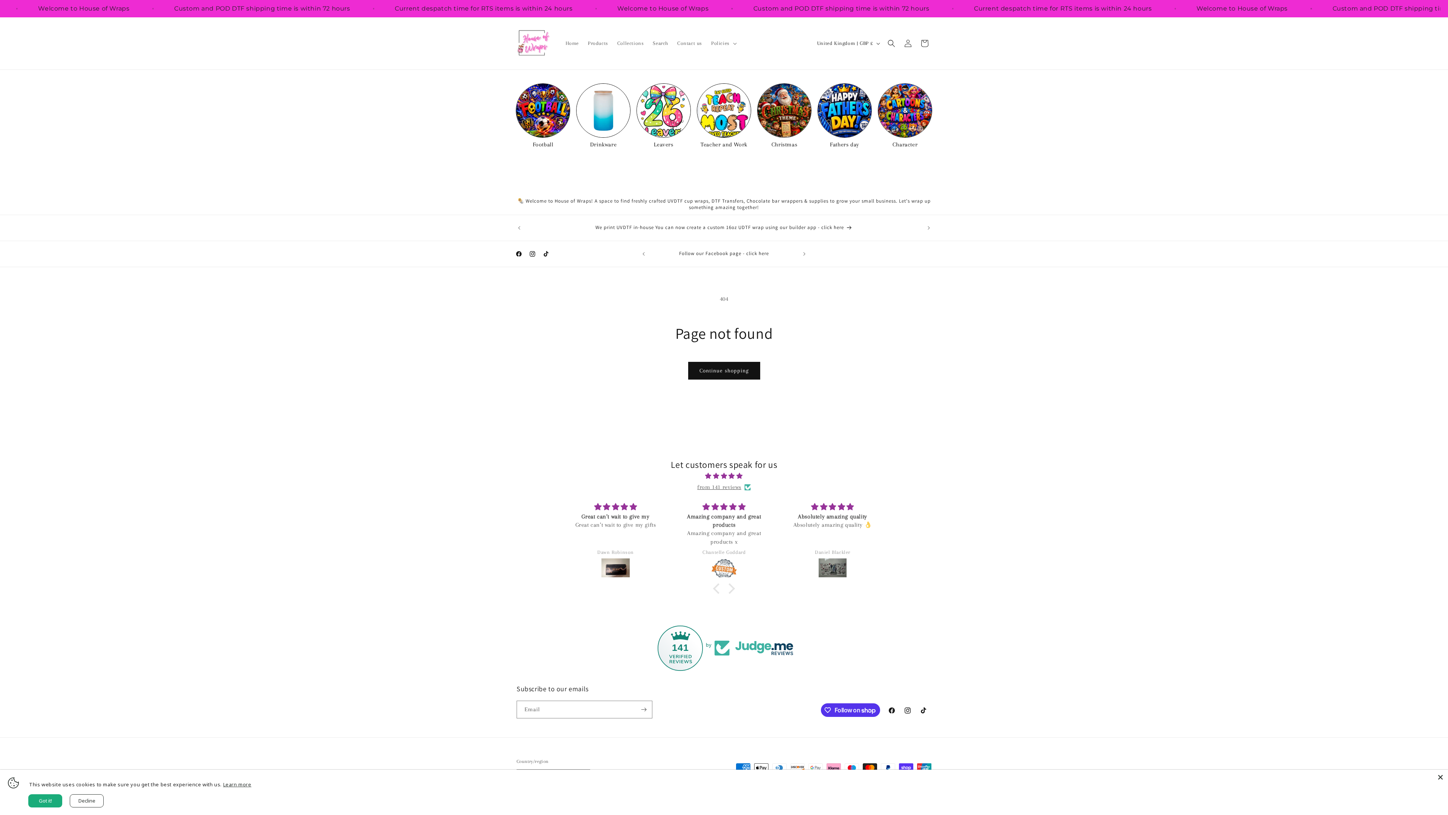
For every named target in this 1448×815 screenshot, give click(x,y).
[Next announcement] (928, 228)
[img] (724, 476)
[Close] (1440, 777)
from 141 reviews (719, 487)
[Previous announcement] (519, 228)
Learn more (237, 784)
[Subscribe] (643, 709)
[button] (723, 43)
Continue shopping (724, 371)
